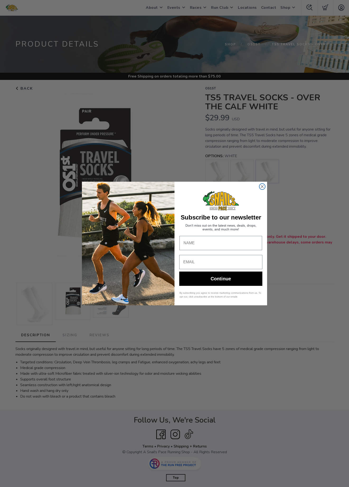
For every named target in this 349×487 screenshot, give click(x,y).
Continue (221, 278)
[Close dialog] (262, 187)
